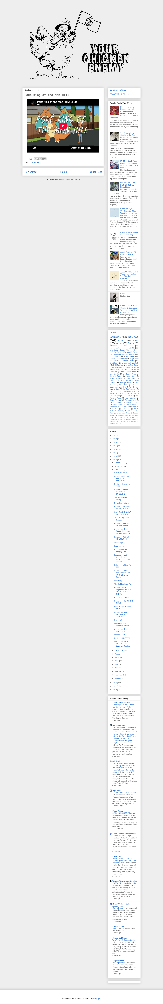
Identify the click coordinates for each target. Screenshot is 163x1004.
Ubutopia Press (114, 423)
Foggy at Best (118, 926)
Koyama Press (115, 376)
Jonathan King (129, 391)
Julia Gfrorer (131, 393)
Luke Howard (115, 396)
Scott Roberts (115, 400)
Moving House (118, 908)
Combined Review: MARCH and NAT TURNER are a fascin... (122, 574)
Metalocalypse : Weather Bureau (121, 624)
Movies (119, 343)
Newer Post (30, 172)
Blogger (96, 999)
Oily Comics (127, 396)
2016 (115, 449)
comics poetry (126, 409)
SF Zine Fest (126, 406)
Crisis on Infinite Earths (124, 361)
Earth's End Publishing (117, 411)
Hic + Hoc (114, 391)
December (119, 463)
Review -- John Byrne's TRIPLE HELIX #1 (123, 524)
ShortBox (113, 363)
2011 (115, 686)
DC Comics (115, 356)
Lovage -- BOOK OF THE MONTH (122, 538)
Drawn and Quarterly (130, 363)
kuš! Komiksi (115, 374)
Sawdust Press (123, 415)
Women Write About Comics (124, 881)
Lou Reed (128, 346)
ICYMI (136, 340)
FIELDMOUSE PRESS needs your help (129, 234)
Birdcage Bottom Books (124, 354)
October (118, 470)
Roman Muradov (116, 378)
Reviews (133, 336)
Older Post (96, 172)
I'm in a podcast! (118, 963)
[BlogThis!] (38, 158)
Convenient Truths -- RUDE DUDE (122, 630)
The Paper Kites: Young (121, 498)
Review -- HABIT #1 (122, 638)
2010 (115, 690)
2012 (115, 683)
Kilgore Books (115, 369)
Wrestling (130, 356)
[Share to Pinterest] (45, 158)
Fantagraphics (115, 348)
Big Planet (118, 352)
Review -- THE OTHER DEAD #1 (123, 602)
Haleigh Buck (125, 383)
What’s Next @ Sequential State (124, 940)
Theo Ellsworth (130, 369)
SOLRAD (116, 761)
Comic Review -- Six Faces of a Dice (128, 253)
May (117, 664)
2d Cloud (135, 350)
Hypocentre (119, 620)
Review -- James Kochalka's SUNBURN (121, 492)
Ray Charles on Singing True (120, 550)
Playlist (123, 294)
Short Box (135, 406)
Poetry (131, 343)
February (119, 675)
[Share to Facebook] (43, 158)
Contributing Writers (118, 90)
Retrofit (131, 348)
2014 (115, 456)
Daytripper (134, 359)
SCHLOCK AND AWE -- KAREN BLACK (123, 513)
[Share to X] (40, 158)
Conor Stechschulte (118, 359)
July (116, 657)
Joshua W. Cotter (116, 393)
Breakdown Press (129, 374)
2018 (115, 442)
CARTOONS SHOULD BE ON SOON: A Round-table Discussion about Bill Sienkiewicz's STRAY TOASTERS (124, 188)
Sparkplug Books (132, 402)
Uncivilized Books (117, 350)
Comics (114, 336)
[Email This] (35, 158)
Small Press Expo (128, 372)
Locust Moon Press (123, 413)
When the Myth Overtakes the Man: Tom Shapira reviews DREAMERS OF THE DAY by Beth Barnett (128, 213)
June (117, 661)
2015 (115, 453)
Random (35, 162)
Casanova (113, 372)
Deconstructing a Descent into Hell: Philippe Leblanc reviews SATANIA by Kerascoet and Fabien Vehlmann (124, 112)
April (117, 668)
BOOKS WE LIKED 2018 (120, 94)
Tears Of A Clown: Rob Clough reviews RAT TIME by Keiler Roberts (129, 275)
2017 (115, 446)
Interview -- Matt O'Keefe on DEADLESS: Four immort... (122, 558)
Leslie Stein (130, 376)
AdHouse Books (131, 404)
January (118, 678)
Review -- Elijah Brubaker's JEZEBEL (120, 614)
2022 (115, 435)
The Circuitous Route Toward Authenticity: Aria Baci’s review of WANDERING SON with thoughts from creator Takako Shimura (123, 767)
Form (114, 928)
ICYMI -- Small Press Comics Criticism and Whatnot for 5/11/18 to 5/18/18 (129, 164)
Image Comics (130, 367)
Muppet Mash (119, 635)
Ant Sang (115, 389)
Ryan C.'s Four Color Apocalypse (121, 905)
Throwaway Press (116, 419)
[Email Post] (30, 158)
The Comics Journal (121, 703)
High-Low (116, 791)
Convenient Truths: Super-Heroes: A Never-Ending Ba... (122, 531)
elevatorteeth (117, 404)
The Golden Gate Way (123, 584)
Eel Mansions (118, 365)
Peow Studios (130, 398)
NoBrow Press (133, 365)
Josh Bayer (123, 385)
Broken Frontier (119, 725)
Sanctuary (118, 581)
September (119, 650)
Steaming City (119, 542)
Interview (113, 346)
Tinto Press (117, 367)
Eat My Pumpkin (120, 473)
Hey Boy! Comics (129, 389)
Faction (128, 380)
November (119, 466)
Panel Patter (117, 811)
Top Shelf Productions (129, 421)
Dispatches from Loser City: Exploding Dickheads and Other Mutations (124, 860)
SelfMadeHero (130, 400)
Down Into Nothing (121, 503)
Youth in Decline (116, 380)
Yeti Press (115, 409)
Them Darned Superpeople (124, 834)
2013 (115, 460)
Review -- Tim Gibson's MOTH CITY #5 (123, 507)
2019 (115, 439)
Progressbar (119, 546)
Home (63, 172)
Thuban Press (131, 419)
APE (134, 409)
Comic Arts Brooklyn (118, 387)
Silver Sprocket (116, 402)
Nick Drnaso (134, 387)
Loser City (116, 856)
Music (121, 340)
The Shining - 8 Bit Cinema (121, 519)
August (118, 654)
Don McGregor (132, 352)
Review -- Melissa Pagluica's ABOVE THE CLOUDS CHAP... (122, 590)
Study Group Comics (127, 417)
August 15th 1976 (119, 836)
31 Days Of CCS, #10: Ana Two (124, 793)
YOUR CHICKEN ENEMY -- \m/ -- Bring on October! (122, 644)
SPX (133, 385)
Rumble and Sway (121, 597)
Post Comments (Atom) (69, 179)
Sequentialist (118, 961)
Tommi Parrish (130, 378)
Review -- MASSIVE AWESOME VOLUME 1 (122, 478)
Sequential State (119, 938)
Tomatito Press (114, 421)
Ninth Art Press (114, 406)
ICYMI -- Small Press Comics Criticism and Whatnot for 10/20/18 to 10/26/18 (128, 309)
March (117, 671)
